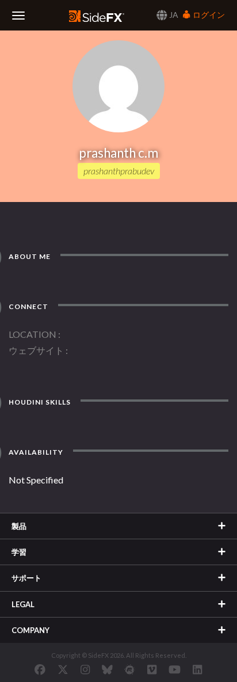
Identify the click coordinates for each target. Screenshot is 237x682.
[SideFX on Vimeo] (151, 669)
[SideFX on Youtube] (175, 669)
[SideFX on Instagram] (85, 669)
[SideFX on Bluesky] (107, 669)
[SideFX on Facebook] (40, 669)
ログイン (208, 15)
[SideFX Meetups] (129, 669)
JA (172, 15)
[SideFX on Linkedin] (197, 669)
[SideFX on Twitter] (63, 669)
